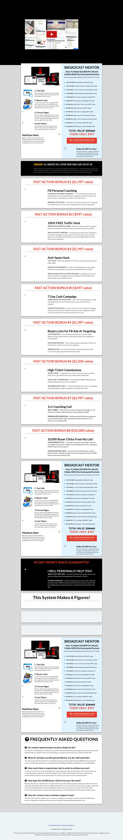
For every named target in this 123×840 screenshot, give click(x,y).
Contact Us (71, 825)
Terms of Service (62, 825)
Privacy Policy (52, 825)
